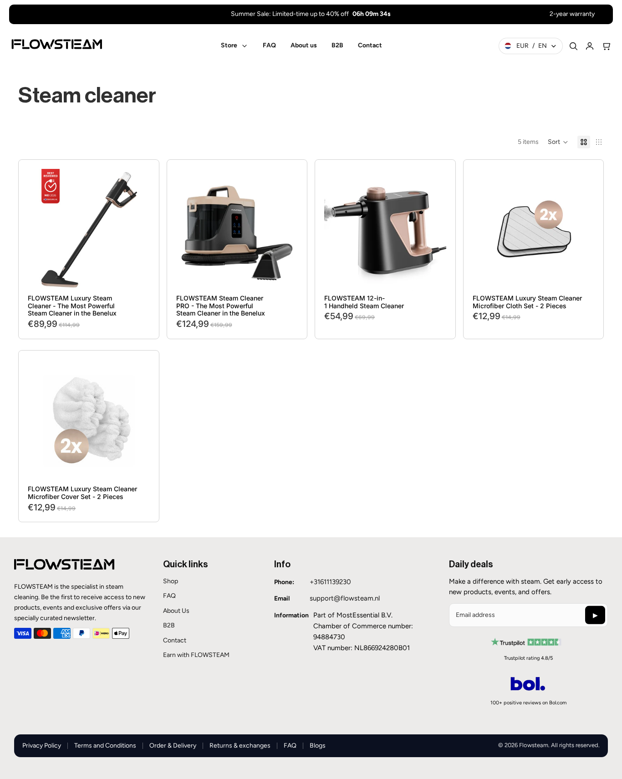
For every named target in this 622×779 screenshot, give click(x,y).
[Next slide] (136, 230)
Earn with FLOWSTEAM (196, 655)
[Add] (135, 277)
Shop (170, 581)
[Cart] (606, 46)
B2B (169, 625)
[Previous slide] (41, 230)
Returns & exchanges (239, 745)
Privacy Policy (41, 745)
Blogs (318, 745)
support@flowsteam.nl (345, 598)
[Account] (590, 46)
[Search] (573, 46)
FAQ (169, 596)
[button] (558, 142)
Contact (174, 640)
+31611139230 (330, 582)
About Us (176, 611)
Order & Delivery (172, 745)
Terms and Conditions (105, 745)
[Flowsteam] (56, 44)
